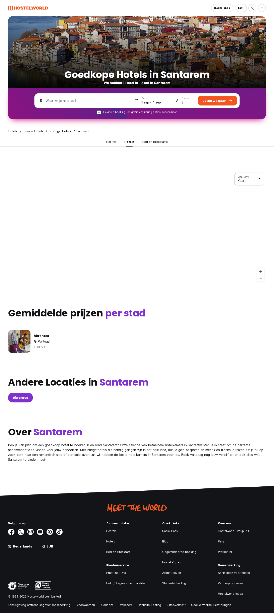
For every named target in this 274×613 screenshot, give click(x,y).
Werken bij (225, 552)
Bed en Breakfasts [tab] (155, 141)
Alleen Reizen (171, 572)
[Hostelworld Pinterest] (50, 532)
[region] (137, 227)
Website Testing (150, 605)
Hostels (111, 531)
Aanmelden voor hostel (234, 572)
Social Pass (170, 531)
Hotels (110, 541)
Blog (165, 541)
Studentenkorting (174, 583)
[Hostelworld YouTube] (40, 532)
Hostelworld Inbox (230, 593)
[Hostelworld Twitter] (21, 532)
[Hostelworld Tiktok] (59, 532)
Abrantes (20, 398)
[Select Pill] (252, 8)
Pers (221, 541)
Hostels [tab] (111, 141)
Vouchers (126, 605)
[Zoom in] (260, 271)
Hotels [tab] (129, 141)
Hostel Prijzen (171, 562)
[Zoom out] (260, 278)
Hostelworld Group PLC (234, 531)
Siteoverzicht (176, 605)
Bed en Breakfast (118, 552)
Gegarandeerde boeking (179, 552)
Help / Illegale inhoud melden (126, 583)
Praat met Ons (116, 572)
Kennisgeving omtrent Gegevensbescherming (39, 605)
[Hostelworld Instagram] (30, 532)
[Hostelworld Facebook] (11, 532)
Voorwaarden (86, 605)
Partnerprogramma (230, 583)
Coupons (107, 605)
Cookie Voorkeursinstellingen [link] (211, 605)
